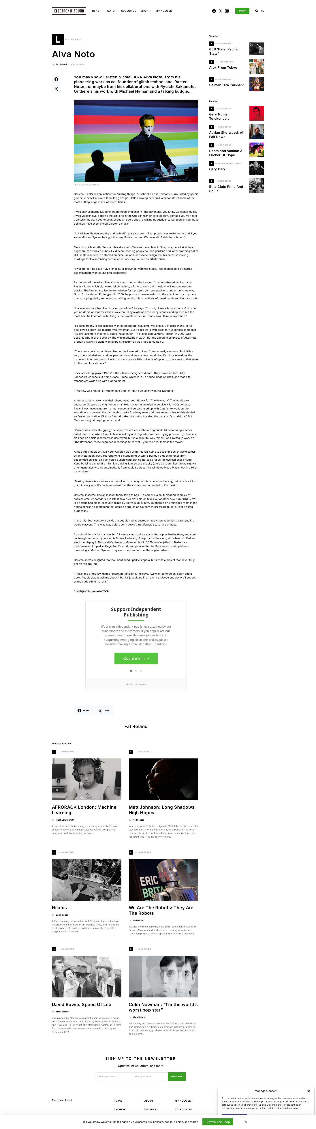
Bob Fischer (62, 915)
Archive (120, 1109)
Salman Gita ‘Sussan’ (226, 85)
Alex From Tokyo (223, 67)
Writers (150, 1109)
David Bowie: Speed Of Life (81, 1004)
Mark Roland (62, 1011)
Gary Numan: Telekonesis (220, 116)
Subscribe (177, 1076)
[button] (309, 1091)
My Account (184, 1100)
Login (242, 11)
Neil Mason (138, 920)
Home (118, 1100)
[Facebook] (214, 11)
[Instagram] (227, 11)
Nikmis (59, 907)
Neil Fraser (138, 820)
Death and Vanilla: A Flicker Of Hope (225, 153)
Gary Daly (217, 169)
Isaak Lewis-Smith (65, 820)
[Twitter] (220, 11)
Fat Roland (61, 64)
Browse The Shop (218, 1122)
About (149, 1100)
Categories (183, 1109)
